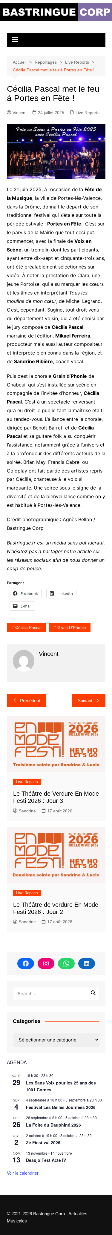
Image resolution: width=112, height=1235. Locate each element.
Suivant (85, 700)
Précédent (30, 700)
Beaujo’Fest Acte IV (46, 1160)
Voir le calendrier (23, 1173)
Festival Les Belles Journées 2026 (61, 1107)
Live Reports (87, 112)
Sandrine (27, 810)
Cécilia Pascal (28, 627)
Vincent (20, 112)
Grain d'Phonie (71, 627)
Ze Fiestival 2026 (43, 1142)
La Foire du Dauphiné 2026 (53, 1125)
